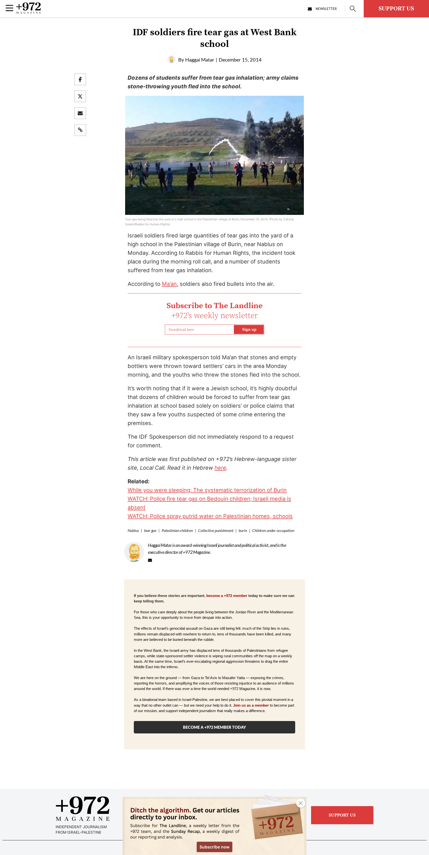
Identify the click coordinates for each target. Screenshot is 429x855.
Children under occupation (273, 530)
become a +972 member (226, 596)
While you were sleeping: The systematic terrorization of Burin (207, 490)
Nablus (133, 530)
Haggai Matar (199, 59)
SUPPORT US (396, 8)
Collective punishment (215, 530)
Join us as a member (251, 705)
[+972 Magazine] (28, 12)
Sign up (249, 329)
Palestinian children (177, 530)
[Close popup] (300, 803)
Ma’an (169, 284)
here (220, 467)
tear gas (150, 530)
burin (243, 530)
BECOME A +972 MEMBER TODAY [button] (214, 727)
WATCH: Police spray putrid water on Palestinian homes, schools (210, 516)
